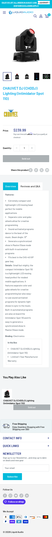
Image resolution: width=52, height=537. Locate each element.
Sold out (26, 158)
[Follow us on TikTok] (21, 496)
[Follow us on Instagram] (10, 496)
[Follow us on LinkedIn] (27, 496)
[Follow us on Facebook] (5, 496)
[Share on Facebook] (31, 170)
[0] (47, 16)
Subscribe (12, 476)
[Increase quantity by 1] (32, 148)
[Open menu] (4, 12)
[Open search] (35, 16)
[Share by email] (47, 170)
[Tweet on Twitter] (42, 170)
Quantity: (7, 148)
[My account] (40, 16)
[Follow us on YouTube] (16, 496)
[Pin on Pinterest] (36, 170)
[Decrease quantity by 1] (17, 148)
